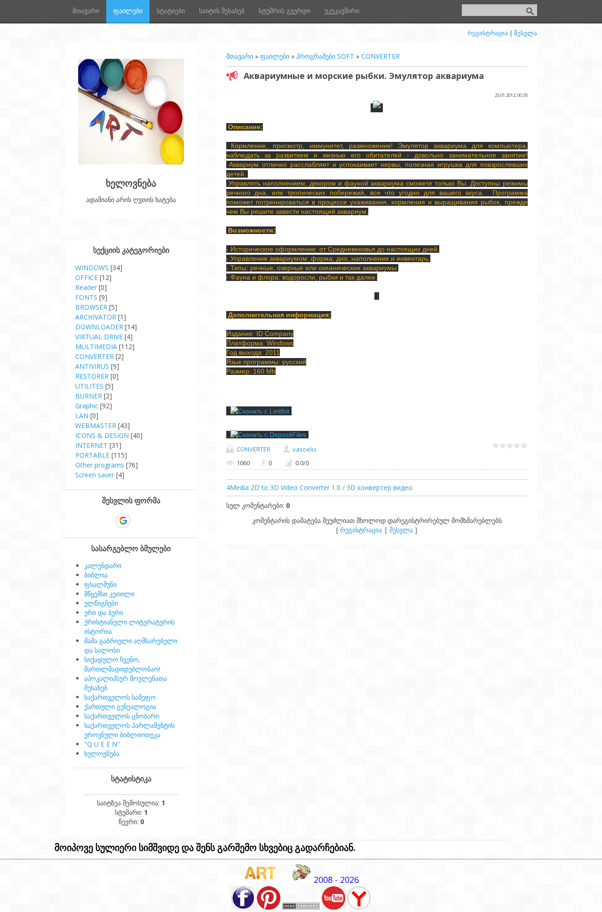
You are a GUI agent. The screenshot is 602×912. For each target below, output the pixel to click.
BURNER (88, 395)
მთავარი (239, 56)
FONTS (86, 297)
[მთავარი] (131, 161)
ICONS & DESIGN (102, 435)
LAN (81, 415)
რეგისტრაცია (487, 33)
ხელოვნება (101, 753)
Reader (86, 287)
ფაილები (274, 56)
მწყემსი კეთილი (109, 593)
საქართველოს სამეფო (120, 697)
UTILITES (89, 386)
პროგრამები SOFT (325, 56)
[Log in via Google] (123, 520)
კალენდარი (102, 565)
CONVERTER (380, 56)
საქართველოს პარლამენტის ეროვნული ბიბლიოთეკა (129, 730)
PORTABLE (92, 455)
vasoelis (305, 449)
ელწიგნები (101, 603)
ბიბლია (96, 574)
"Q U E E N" (102, 744)
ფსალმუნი (100, 584)
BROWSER (91, 307)
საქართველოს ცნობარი (121, 715)
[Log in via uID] (91, 521)
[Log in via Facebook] (107, 521)
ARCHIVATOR (95, 316)
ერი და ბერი (103, 612)
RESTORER (92, 376)
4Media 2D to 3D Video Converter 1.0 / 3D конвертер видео (319, 487)
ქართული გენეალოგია (120, 706)
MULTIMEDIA (96, 346)
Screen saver (94, 474)
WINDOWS (92, 267)
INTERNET (91, 445)
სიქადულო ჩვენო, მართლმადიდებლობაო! (122, 664)
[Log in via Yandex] (172, 521)
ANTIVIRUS (92, 366)
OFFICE (86, 277)
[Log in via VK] (140, 521)
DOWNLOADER (99, 326)
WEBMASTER (95, 425)
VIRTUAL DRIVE (99, 336)
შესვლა (525, 33)
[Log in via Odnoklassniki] (156, 521)
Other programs (99, 464)
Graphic (86, 405)
